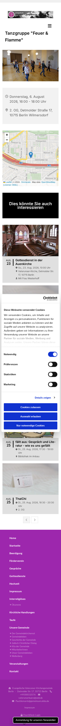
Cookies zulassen (30, 407)
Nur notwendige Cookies (30, 425)
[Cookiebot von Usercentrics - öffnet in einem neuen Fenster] (43, 298)
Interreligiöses (17, 598)
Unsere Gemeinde (19, 627)
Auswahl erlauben (30, 416)
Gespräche (15, 568)
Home (12, 538)
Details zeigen (43, 397)
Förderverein (16, 560)
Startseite (14, 545)
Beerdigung (15, 553)
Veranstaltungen (18, 663)
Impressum (15, 591)
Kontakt (14, 671)
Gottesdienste (17, 576)
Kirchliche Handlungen (22, 612)
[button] (30, 26)
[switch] (52, 364)
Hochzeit (14, 583)
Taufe (12, 619)
